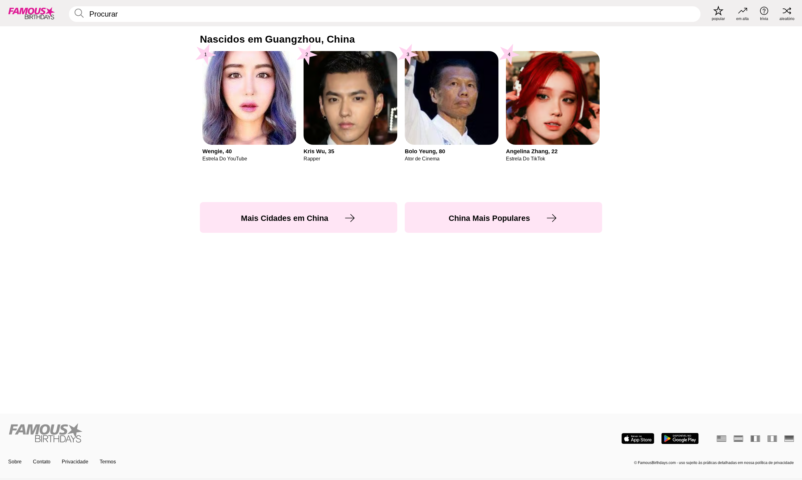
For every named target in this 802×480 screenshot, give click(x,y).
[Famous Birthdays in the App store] (637, 438)
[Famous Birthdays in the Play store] (680, 438)
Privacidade (75, 461)
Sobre (15, 461)
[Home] (202, 433)
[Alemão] (789, 439)
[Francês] (755, 439)
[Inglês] (721, 439)
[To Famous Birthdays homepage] (32, 13)
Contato (41, 461)
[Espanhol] (738, 439)
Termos (108, 461)
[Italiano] (772, 439)
